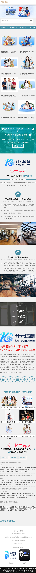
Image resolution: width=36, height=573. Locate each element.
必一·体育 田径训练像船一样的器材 (9, 423)
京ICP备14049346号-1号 (20, 571)
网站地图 (30, 571)
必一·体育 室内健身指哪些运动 (27, 409)
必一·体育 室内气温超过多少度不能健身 (27, 423)
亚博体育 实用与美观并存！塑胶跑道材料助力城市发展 (16, 475)
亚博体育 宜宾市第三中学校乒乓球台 (10, 462)
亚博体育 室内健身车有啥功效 (9, 502)
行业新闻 (22, 457)
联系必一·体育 (18, 146)
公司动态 (4, 457)
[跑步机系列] (18, 17)
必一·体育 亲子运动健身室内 (27, 436)
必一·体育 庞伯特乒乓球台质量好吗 (9, 437)
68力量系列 (22, 27)
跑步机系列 (4, 27)
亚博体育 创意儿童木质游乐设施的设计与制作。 (14, 489)
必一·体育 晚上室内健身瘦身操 (9, 409)
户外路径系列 (31, 27)
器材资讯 (13, 457)
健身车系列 (13, 27)
